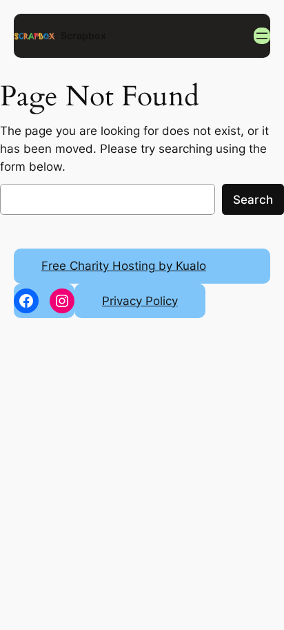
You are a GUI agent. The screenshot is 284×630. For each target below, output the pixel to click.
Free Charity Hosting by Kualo (123, 266)
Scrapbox (83, 35)
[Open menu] (262, 36)
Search (253, 200)
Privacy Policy (140, 301)
